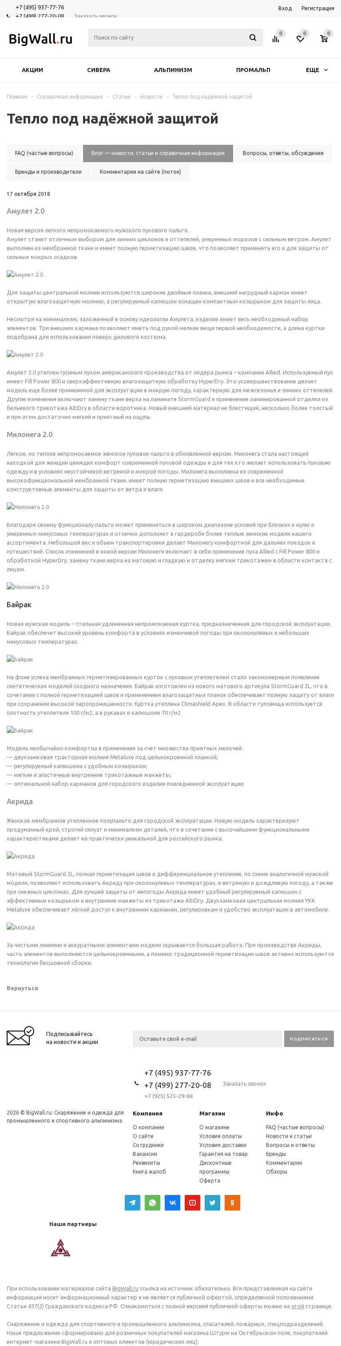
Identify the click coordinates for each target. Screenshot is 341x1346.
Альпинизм (173, 70)
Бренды (276, 1154)
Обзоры (276, 1172)
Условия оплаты (220, 1136)
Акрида (20, 801)
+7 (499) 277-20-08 (40, 16)
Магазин (212, 1113)
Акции (32, 70)
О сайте (143, 1136)
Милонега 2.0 (29, 434)
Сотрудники (148, 1145)
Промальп (253, 70)
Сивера (98, 70)
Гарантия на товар (223, 1154)
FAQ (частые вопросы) (295, 1127)
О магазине (214, 1127)
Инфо (274, 1113)
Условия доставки (222, 1145)
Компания (148, 1113)
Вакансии (145, 1154)
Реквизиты (146, 1163)
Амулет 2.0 (25, 211)
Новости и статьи (289, 1136)
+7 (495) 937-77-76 (40, 7)
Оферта (209, 1180)
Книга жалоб (149, 1172)
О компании (148, 1127)
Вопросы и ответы (290, 1145)
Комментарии (284, 1163)
